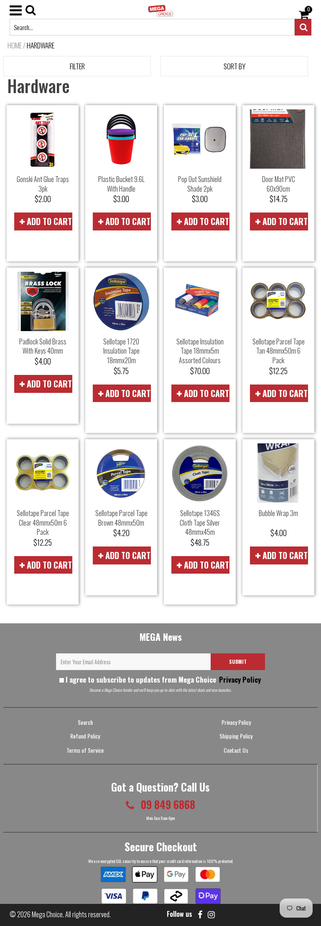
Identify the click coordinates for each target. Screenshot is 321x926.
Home (15, 45)
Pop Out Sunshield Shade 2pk (200, 184)
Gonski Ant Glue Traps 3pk (43, 184)
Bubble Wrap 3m (278, 513)
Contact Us (236, 750)
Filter (77, 66)
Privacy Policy (239, 679)
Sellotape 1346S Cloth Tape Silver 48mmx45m (200, 522)
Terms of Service (85, 750)
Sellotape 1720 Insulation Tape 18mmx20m (121, 350)
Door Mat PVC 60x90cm (278, 184)
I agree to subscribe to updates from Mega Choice (163, 679)
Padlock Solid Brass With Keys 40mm (42, 346)
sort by (234, 66)
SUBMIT (238, 661)
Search (85, 722)
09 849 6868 (166, 804)
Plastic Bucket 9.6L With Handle (121, 184)
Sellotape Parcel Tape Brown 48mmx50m (121, 518)
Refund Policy (85, 735)
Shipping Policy (235, 735)
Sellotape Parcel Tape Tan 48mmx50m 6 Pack (278, 350)
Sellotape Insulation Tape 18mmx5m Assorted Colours (200, 350)
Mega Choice (47, 914)
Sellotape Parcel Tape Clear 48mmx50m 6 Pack (43, 522)
